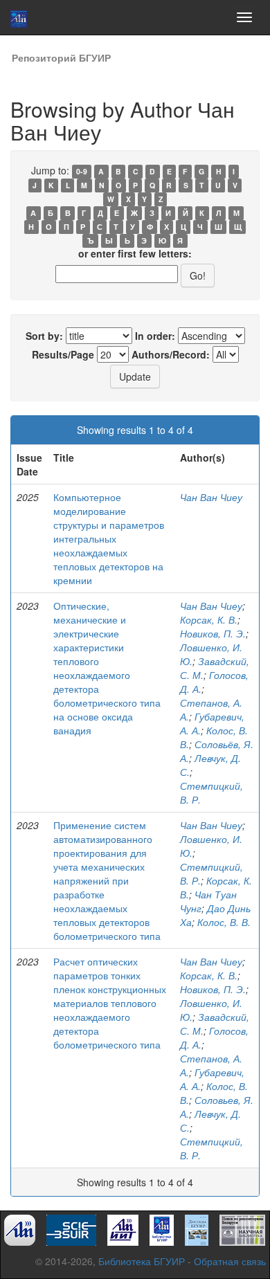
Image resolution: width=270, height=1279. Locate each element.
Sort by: (44, 336)
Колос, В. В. (224, 922)
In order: (155, 336)
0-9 (81, 171)
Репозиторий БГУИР (61, 57)
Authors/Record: (171, 354)
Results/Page (63, 354)
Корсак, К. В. (208, 619)
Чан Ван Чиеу (211, 497)
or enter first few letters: (135, 253)
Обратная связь (230, 1261)
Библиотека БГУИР (141, 1261)
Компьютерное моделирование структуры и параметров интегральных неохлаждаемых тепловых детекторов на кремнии (108, 538)
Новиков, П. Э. (213, 633)
